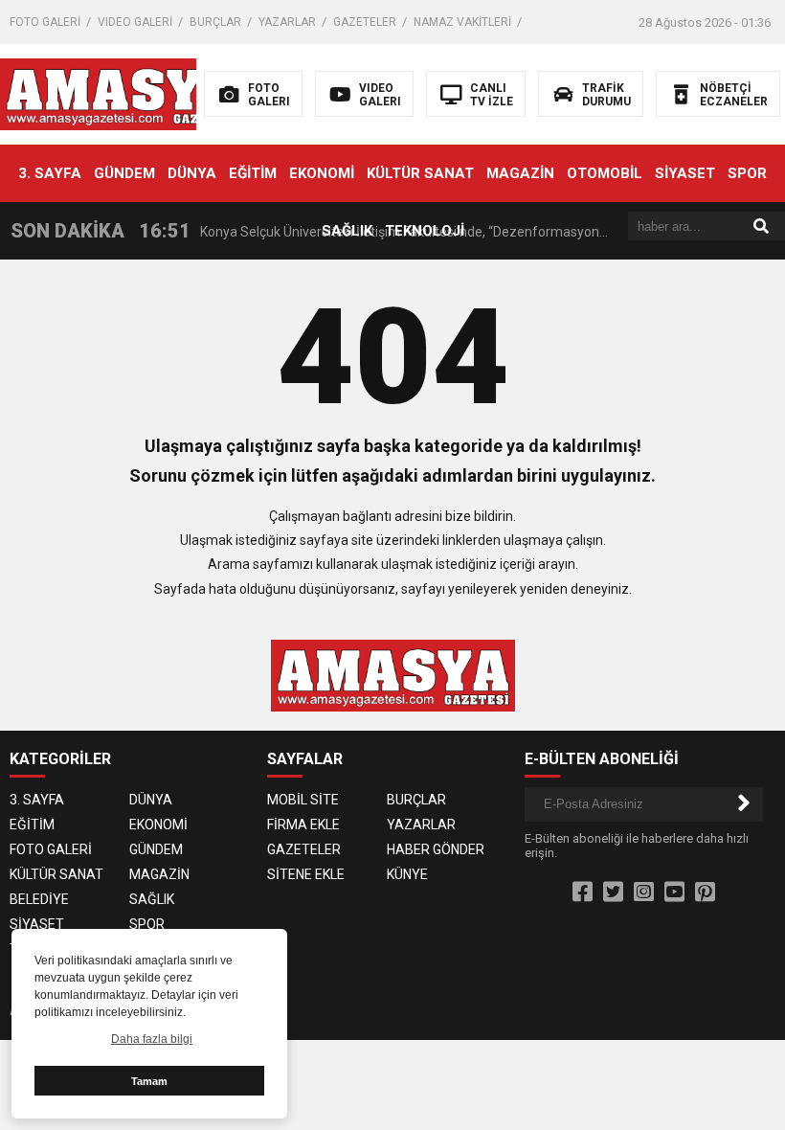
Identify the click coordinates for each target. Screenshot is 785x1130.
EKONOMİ (321, 173)
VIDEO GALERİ (135, 22)
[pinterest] (705, 892)
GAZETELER (364, 22)
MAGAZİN (520, 173)
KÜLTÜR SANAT (420, 173)
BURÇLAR (215, 22)
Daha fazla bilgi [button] (151, 1039)
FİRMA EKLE (303, 824)
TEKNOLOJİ (424, 230)
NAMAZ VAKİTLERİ (462, 22)
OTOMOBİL (604, 173)
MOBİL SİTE (303, 799)
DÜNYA (192, 173)
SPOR (747, 173)
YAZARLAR (287, 22)
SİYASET (685, 173)
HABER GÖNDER (435, 849)
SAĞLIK (347, 230)
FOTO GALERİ (45, 22)
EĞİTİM (253, 173)
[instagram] (644, 892)
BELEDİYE (39, 899)
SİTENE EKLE (306, 874)
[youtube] (674, 892)
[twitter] (613, 892)
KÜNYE (407, 874)
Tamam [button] (149, 1081)
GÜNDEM (124, 173)
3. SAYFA (49, 173)
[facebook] (582, 892)
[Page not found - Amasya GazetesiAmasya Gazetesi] (122, 93)
